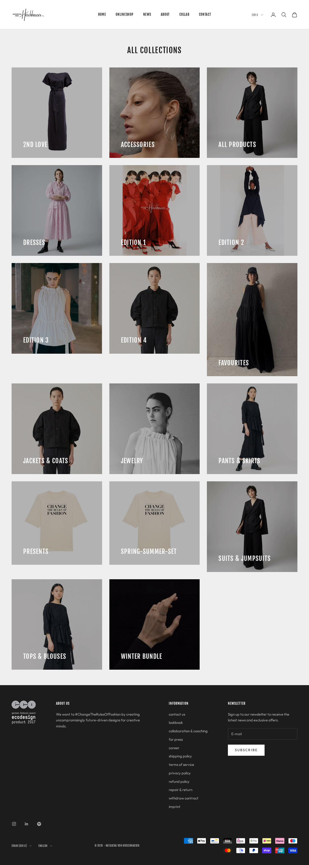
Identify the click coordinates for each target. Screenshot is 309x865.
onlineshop (124, 14)
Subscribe (246, 750)
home (102, 14)
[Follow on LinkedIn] (26, 823)
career (174, 748)
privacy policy (180, 773)
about (165, 14)
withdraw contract (183, 798)
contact (205, 14)
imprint (174, 806)
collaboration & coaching (188, 731)
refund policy (179, 781)
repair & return (180, 789)
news (147, 14)
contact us (177, 714)
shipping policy (180, 756)
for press (176, 739)
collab (184, 14)
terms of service (181, 764)
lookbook (176, 722)
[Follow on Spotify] (39, 823)
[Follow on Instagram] (14, 823)
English (43, 846)
